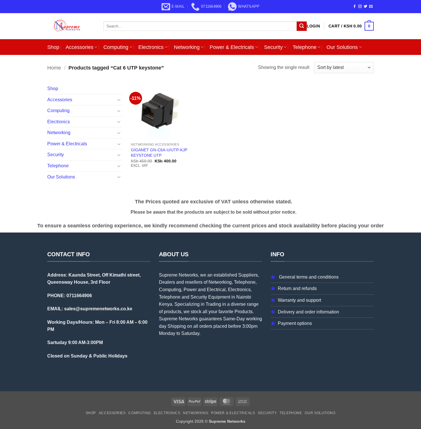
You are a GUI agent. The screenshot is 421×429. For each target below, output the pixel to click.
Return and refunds (297, 288)
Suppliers (248, 275)
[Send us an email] (371, 7)
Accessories (79, 47)
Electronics (151, 47)
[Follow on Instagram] (360, 7)
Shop (53, 47)
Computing (115, 47)
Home (54, 68)
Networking (187, 47)
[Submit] (301, 26)
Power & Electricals (232, 47)
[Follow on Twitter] (365, 7)
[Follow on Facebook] (354, 7)
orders (205, 326)
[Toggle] (119, 99)
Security (273, 47)
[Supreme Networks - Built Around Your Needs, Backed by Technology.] (71, 26)
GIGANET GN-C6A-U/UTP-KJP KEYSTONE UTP (159, 153)
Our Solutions (342, 47)
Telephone (304, 47)
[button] (313, 26)
